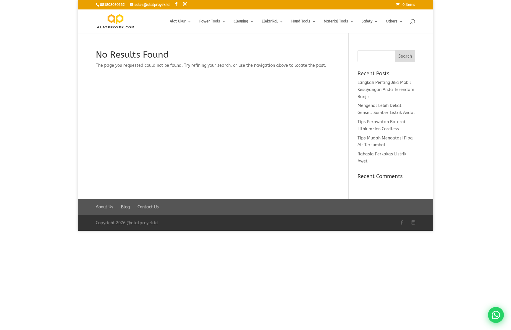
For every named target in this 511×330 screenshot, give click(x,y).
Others (391, 21)
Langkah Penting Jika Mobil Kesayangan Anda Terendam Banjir (386, 89)
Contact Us (148, 206)
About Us (104, 206)
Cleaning (241, 21)
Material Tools (336, 21)
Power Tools (209, 21)
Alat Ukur (178, 21)
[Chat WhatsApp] (496, 315)
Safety (367, 21)
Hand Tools (300, 21)
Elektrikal (270, 21)
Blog (125, 206)
